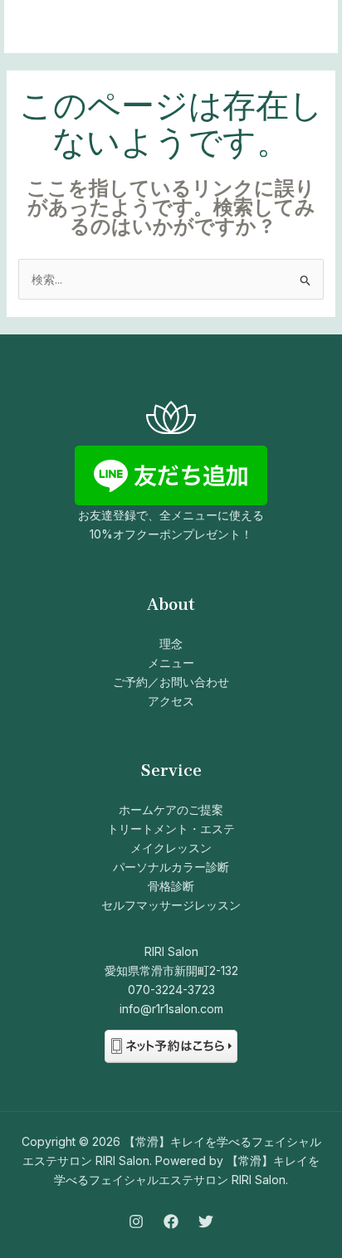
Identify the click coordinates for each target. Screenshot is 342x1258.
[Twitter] (205, 1221)
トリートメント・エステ (171, 829)
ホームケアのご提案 (171, 809)
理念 (171, 643)
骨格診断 (171, 886)
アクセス (171, 701)
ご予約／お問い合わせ (171, 682)
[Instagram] (136, 1221)
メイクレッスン (171, 848)
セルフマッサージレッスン (171, 905)
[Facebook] (171, 1221)
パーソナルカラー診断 (171, 867)
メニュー (171, 663)
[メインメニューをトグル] (304, 27)
